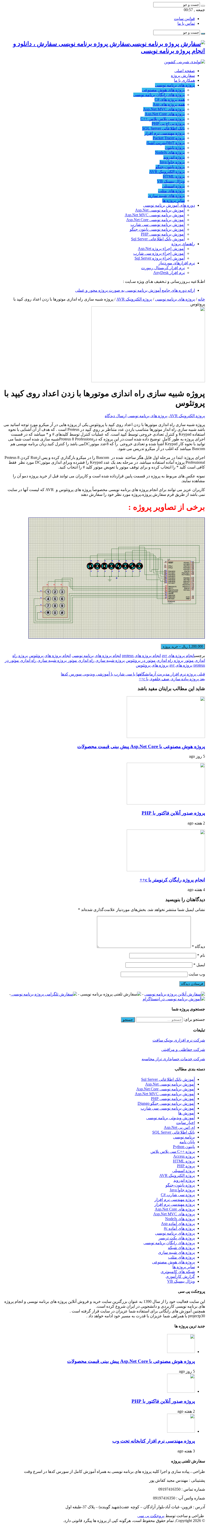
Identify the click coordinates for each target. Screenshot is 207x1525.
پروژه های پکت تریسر (177, 1238)
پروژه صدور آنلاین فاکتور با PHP (173, 813)
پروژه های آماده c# (179, 1228)
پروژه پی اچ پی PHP (168, 123)
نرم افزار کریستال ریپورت (163, 268)
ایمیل (199, 965)
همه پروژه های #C (169, 99)
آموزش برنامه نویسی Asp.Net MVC (155, 215)
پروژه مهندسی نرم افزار (164, 133)
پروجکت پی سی (150, 1516)
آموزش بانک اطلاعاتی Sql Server (158, 239)
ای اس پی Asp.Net (179, 1127)
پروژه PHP (186, 1166)
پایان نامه (187, 1142)
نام (201, 955)
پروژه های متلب (171, 191)
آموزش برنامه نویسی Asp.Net (160, 210)
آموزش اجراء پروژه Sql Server (160, 258)
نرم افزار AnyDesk (169, 272)
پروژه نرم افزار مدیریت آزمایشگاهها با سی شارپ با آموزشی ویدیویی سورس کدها (133, 674)
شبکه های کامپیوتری (178, 1271)
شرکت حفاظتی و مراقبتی (183, 1049)
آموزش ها (186, 1113)
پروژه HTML (174, 176)
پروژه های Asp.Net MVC (164, 109)
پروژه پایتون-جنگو (170, 167)
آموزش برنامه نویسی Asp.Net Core (155, 220)
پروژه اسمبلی (173, 186)
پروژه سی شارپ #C (178, 1195)
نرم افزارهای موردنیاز (177, 263)
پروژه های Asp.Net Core (165, 114)
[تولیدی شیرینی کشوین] (184, 62)
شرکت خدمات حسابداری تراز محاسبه (173, 1059)
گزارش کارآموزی (180, 1276)
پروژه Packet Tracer (169, 138)
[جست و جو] (203, 6)
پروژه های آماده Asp (178, 1223)
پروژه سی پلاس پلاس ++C (162, 119)
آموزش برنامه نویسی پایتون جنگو (157, 229)
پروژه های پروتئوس (152, 665)
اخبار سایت (185, 1122)
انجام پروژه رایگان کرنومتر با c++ (172, 879)
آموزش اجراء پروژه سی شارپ (159, 253)
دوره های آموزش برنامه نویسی (169, 205)
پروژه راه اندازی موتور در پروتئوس (154, 660)
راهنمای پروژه (183, 244)
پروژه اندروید (174, 157)
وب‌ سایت (197, 974)
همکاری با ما (184, 80)
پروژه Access (184, 1156)
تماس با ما (186, 23)
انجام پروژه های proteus (141, 655)
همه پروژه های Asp (169, 104)
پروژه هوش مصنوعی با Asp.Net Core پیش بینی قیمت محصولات (141, 746)
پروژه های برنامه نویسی (175, 85)
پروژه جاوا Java (172, 162)
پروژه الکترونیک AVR (167, 172)
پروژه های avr (180, 665)
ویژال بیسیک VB (171, 181)
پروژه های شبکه (181, 1247)
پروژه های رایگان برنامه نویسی (159, 95)
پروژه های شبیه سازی (166, 196)
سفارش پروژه (183, 75)
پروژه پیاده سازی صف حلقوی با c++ (172, 679)
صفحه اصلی (184, 71)
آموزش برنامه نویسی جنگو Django (166, 1103)
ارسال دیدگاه (115, 416)
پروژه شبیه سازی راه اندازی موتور (96, 660)
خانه (201, 299)
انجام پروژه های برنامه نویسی (96, 655)
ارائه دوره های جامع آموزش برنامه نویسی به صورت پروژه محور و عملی (135, 290)
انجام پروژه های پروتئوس (50, 655)
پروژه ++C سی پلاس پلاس (172, 1151)
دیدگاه (198, 946)
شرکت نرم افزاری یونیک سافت (178, 1040)
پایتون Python (184, 1147)
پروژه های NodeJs (170, 152)
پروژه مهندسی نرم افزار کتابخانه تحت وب (153, 1441)
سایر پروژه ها (173, 200)
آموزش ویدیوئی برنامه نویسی (170, 1118)
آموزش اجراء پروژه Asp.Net (161, 248)
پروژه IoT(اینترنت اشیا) (165, 143)
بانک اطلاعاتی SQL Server (163, 128)
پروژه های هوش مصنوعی (163, 90)
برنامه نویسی (184, 1137)
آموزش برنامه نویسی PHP (163, 234)
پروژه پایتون (175, 147)
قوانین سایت (184, 18)
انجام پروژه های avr (178, 655)
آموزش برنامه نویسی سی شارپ (158, 224)
